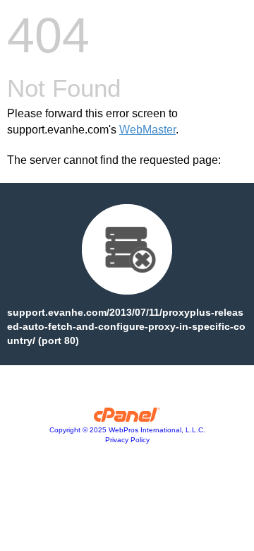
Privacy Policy (127, 440)
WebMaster (147, 130)
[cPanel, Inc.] (127, 418)
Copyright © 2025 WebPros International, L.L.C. (127, 430)
